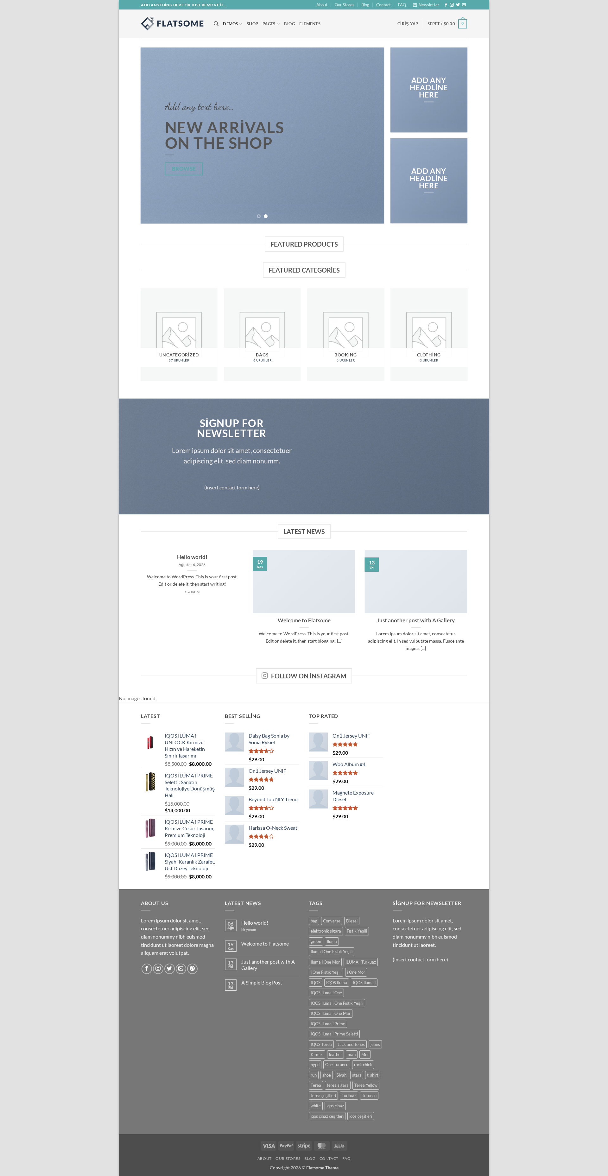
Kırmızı (317, 1054)
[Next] (371, 135)
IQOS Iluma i (364, 982)
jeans (375, 1044)
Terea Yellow (365, 1085)
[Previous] (153, 135)
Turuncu (369, 1095)
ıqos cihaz (335, 1105)
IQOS (315, 982)
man (352, 1054)
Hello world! (192, 557)
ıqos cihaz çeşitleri (327, 1116)
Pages (269, 23)
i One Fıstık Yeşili (326, 972)
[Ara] (216, 24)
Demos (230, 23)
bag (314, 920)
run (314, 1075)
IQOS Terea (321, 1044)
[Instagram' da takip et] (452, 5)
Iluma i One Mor (325, 962)
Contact (383, 4)
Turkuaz (349, 1095)
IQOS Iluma (336, 982)
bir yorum (248, 930)
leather (335, 1054)
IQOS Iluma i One (326, 992)
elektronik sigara (326, 931)
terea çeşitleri (323, 1095)
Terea (316, 1085)
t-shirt (372, 1075)
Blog (365, 4)
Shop (252, 23)
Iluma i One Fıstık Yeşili (331, 951)
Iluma (332, 941)
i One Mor (356, 972)
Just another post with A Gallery (416, 620)
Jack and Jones (351, 1044)
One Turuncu (336, 1064)
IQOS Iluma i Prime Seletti (334, 1033)
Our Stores (344, 4)
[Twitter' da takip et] (458, 5)
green (316, 941)
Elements (309, 23)
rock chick (363, 1064)
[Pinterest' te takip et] (192, 969)
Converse (331, 920)
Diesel (352, 920)
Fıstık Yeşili (357, 931)
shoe (326, 1075)
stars (356, 1075)
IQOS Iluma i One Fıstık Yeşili (337, 1003)
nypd (315, 1064)
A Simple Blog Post (261, 982)
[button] (426, 4)
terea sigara (338, 1085)
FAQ (402, 4)
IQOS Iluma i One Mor (331, 1013)
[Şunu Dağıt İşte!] (172, 23)
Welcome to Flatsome (304, 620)
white (316, 1105)
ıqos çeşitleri (360, 1116)
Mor (365, 1054)
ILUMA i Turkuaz (360, 962)
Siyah (341, 1075)
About (321, 4)
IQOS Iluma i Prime (328, 1023)
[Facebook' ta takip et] (446, 5)
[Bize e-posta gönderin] (464, 5)
